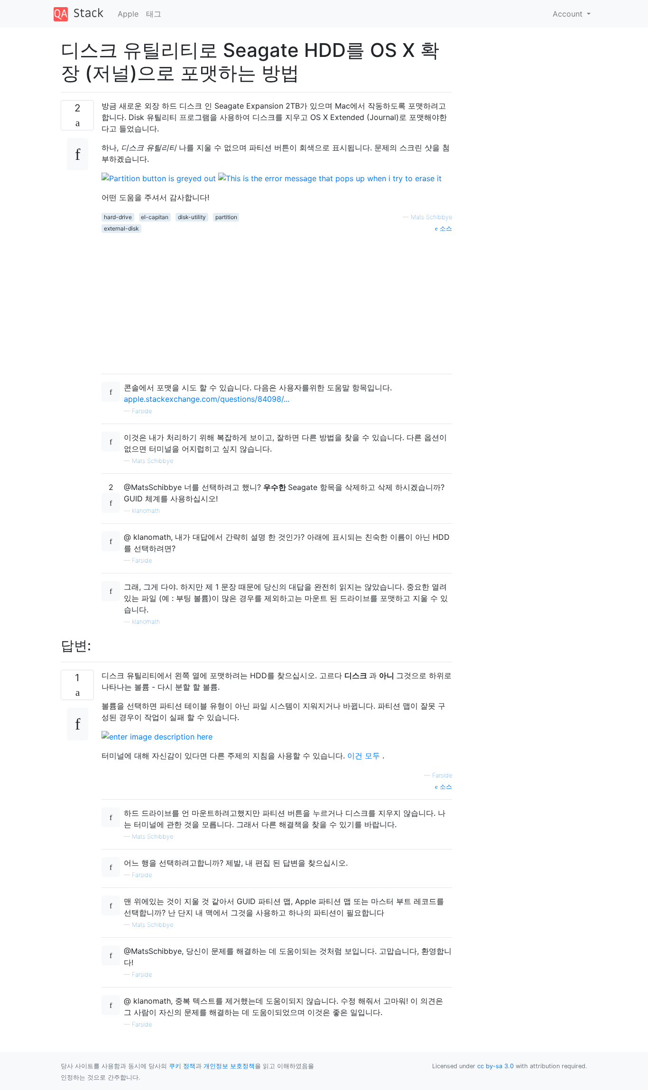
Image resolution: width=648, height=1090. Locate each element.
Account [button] (569, 13)
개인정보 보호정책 (229, 1066)
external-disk (121, 228)
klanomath (146, 510)
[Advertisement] (277, 299)
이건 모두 (364, 755)
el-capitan (154, 217)
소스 (445, 228)
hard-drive (118, 217)
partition (226, 217)
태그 (153, 13)
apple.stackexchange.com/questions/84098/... (206, 399)
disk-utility (192, 217)
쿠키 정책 (182, 1066)
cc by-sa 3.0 (495, 1066)
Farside (142, 411)
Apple (128, 13)
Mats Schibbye (431, 217)
